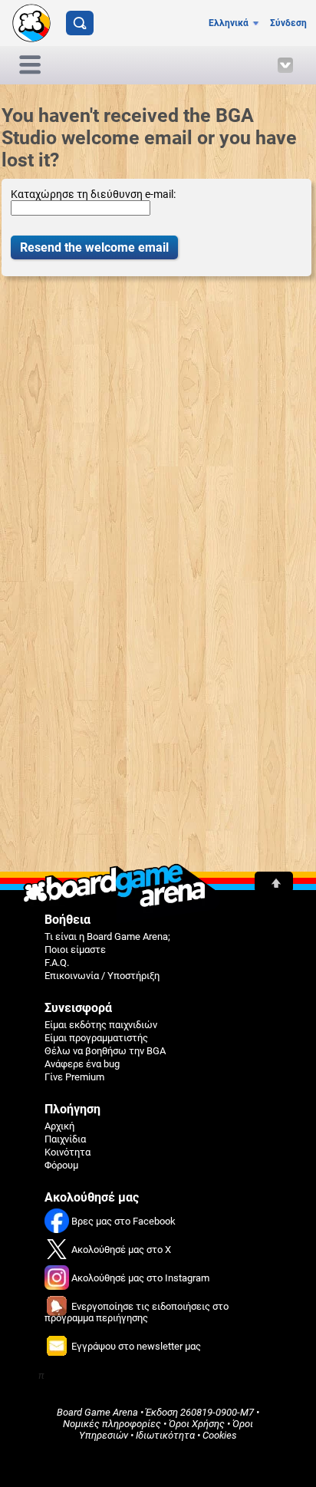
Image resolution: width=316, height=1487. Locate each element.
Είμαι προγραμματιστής (96, 1038)
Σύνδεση (288, 23)
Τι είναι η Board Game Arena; (107, 936)
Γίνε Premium (74, 1077)
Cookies (219, 1435)
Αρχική (59, 1126)
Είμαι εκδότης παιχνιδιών (100, 1024)
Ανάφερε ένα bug (82, 1064)
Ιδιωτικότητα (165, 1435)
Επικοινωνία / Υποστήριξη (102, 975)
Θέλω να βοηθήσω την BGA (105, 1051)
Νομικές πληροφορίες (112, 1423)
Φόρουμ (61, 1165)
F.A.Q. (56, 962)
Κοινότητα (67, 1152)
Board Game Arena (97, 1412)
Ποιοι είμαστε (75, 949)
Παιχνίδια (65, 1139)
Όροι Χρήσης (197, 1423)
